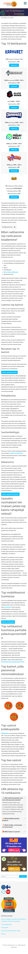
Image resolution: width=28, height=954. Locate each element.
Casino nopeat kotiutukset (10, 494)
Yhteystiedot (4, 927)
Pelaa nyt (14, 65)
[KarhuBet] (14, 52)
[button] (25, 3)
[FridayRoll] (14, 136)
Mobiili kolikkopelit (8, 622)
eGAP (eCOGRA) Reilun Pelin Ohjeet (10, 930)
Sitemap (3, 934)
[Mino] (14, 179)
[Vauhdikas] (14, 115)
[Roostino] (14, 158)
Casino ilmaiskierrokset (9, 372)
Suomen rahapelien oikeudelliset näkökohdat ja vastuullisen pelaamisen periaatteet (13, 920)
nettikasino (7, 607)
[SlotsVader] (14, 94)
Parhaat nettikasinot (16, 453)
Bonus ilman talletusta (11, 272)
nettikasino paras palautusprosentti (12, 662)
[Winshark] (14, 73)
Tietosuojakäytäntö (6, 924)
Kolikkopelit (5, 733)
